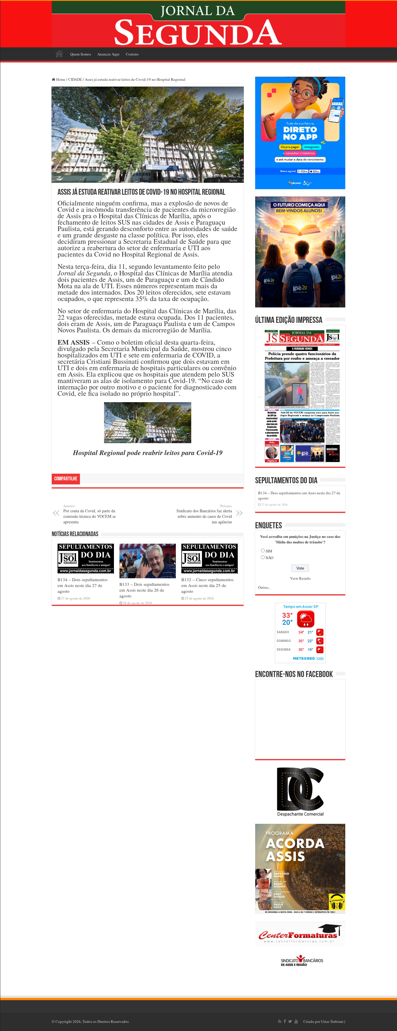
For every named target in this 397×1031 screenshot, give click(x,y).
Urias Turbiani (332, 1021)
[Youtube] (296, 1021)
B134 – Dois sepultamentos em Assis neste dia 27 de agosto (83, 585)
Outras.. (264, 587)
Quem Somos (80, 54)
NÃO (269, 557)
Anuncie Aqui (108, 54)
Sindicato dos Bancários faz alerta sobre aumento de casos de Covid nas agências (204, 514)
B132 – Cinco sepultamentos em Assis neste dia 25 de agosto (207, 585)
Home (59, 53)
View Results (300, 578)
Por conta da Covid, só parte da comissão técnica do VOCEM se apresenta (89, 514)
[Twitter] (290, 1021)
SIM (269, 551)
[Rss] (280, 1021)
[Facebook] (285, 1021)
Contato (132, 54)
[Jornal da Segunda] (198, 24)
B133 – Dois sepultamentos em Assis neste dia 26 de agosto (144, 590)
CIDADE (75, 79)
